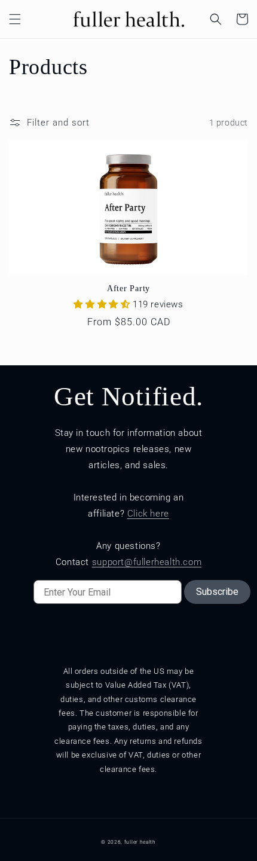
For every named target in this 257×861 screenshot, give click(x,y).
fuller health (140, 842)
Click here (148, 513)
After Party (128, 288)
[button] (15, 19)
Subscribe (217, 591)
